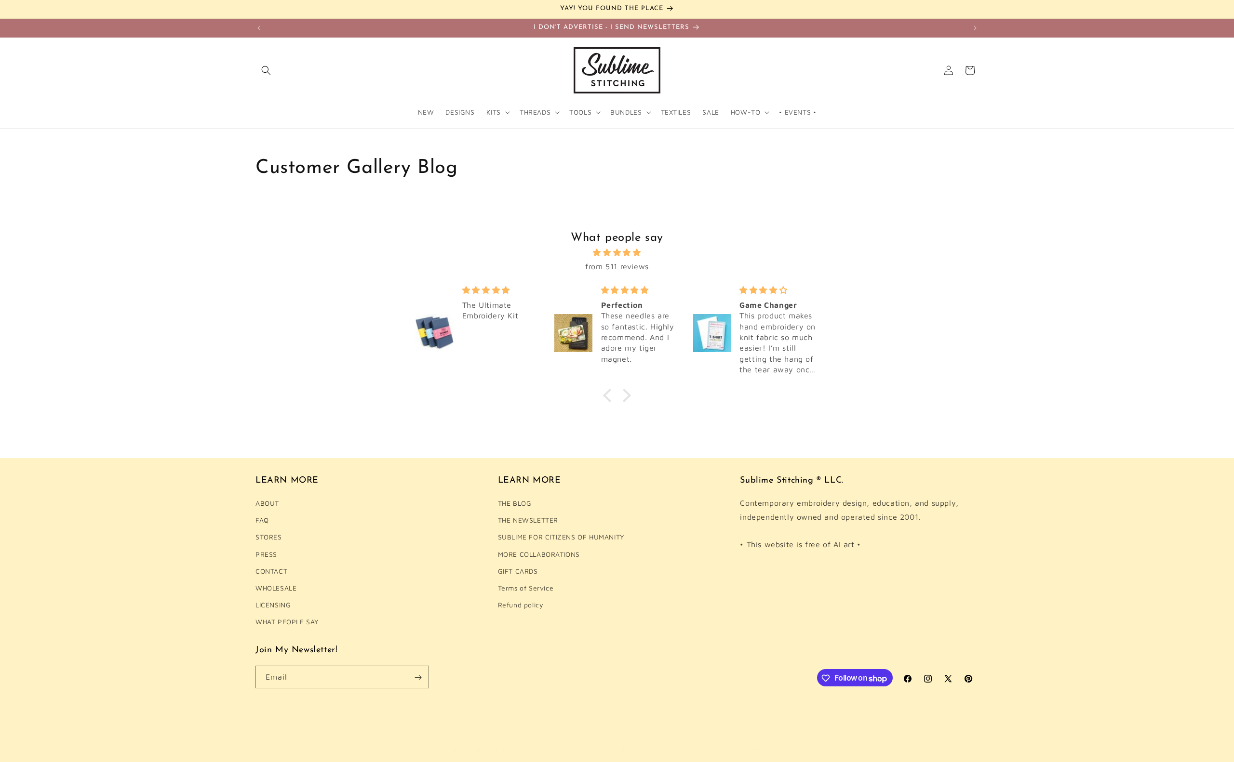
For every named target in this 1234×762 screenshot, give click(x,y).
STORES (268, 537)
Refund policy (521, 605)
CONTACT (271, 571)
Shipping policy (744, 749)
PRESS (266, 554)
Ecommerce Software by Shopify (521, 749)
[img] (617, 253)
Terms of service (692, 749)
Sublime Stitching (452, 749)
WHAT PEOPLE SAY (287, 622)
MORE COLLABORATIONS (539, 554)
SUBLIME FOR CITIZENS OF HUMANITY (561, 537)
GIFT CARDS (518, 571)
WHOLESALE (275, 588)
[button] (266, 70)
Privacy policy (641, 749)
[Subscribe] (418, 677)
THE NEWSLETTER (528, 520)
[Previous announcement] (258, 28)
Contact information (802, 749)
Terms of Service (526, 588)
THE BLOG (515, 503)
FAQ (262, 520)
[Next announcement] (975, 28)
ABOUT (267, 503)
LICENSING (273, 605)
